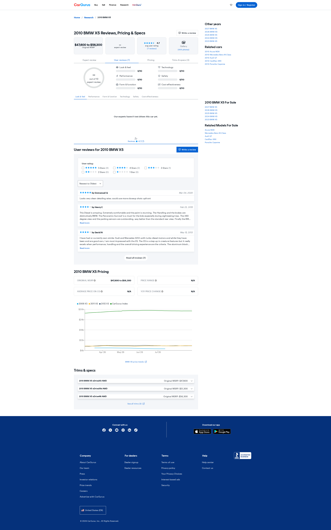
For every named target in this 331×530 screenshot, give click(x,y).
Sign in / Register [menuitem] (246, 5)
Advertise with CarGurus (92, 496)
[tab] (80, 96)
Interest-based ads (170, 479)
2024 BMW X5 (211, 38)
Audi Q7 (208, 136)
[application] (136, 328)
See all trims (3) (134, 404)
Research (89, 17)
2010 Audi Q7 (211, 58)
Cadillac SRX (210, 139)
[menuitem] (96, 5)
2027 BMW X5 (211, 28)
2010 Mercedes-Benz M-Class (218, 55)
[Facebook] (104, 431)
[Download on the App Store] (202, 432)
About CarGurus (88, 462)
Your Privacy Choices (171, 473)
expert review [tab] (89, 60)
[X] (110, 431)
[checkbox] (83, 168)
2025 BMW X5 (211, 35)
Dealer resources (132, 468)
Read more (85, 223)
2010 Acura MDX (212, 51)
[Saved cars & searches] (231, 5)
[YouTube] (116, 431)
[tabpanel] (136, 115)
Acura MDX (209, 130)
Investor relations (88, 479)
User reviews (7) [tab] (122, 60)
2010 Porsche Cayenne (215, 64)
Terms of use (167, 462)
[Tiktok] (135, 431)
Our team (84, 468)
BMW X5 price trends (134, 362)
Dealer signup (131, 462)
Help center (208, 462)
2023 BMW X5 (211, 41)
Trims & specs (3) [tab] (180, 60)
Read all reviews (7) (136, 257)
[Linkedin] (129, 431)
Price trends (86, 485)
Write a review (189, 33)
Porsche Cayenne (212, 142)
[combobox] (93, 510)
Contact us (207, 468)
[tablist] (136, 60)
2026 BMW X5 (211, 32)
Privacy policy (168, 468)
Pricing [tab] (150, 60)
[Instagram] (123, 431)
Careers (84, 491)
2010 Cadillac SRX (213, 61)
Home (77, 17)
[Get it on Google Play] (222, 432)
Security (165, 485)
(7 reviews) (152, 48)
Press (82, 473)
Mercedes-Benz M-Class (215, 133)
